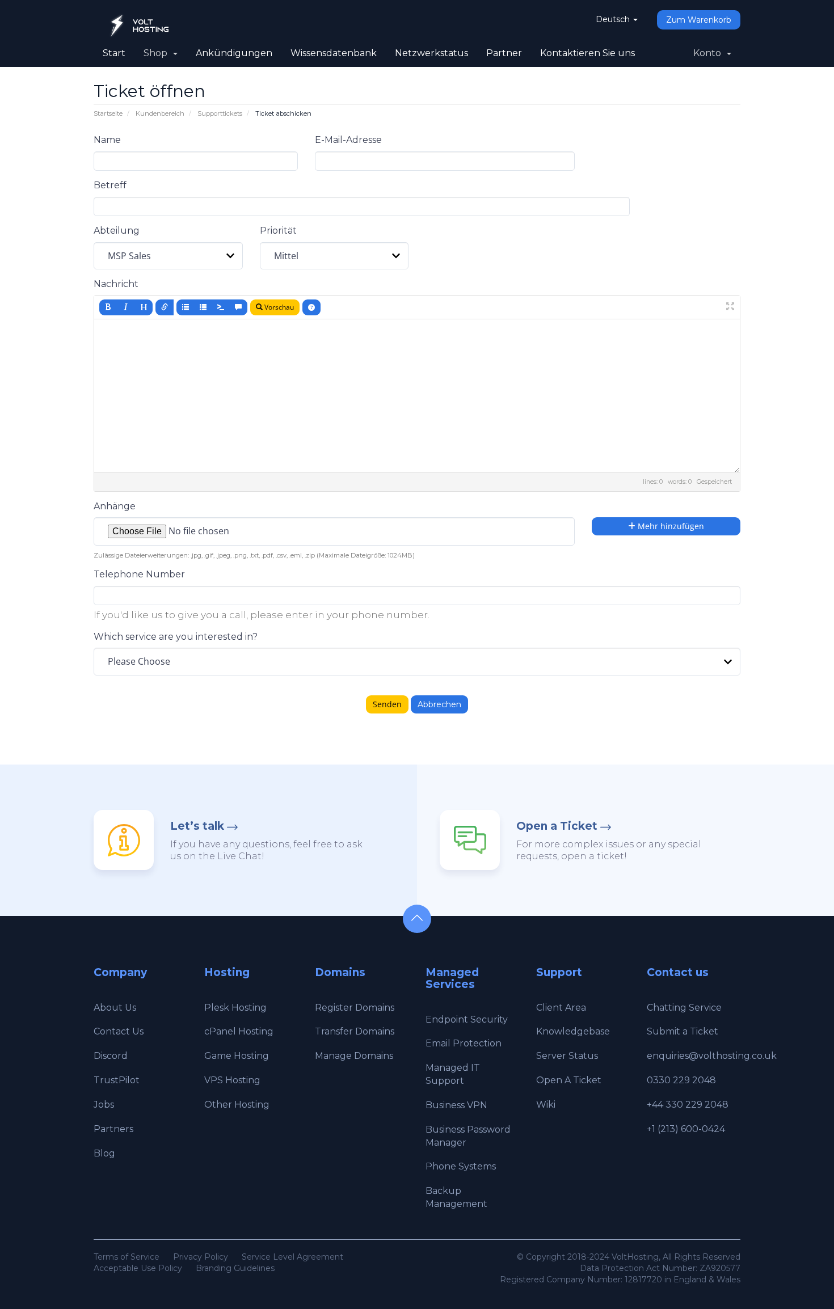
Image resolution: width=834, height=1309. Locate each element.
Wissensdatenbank (333, 53)
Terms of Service (126, 1257)
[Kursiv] (126, 307)
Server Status (567, 1055)
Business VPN (456, 1105)
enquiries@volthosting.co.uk (712, 1055)
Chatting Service (684, 1007)
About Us (115, 1007)
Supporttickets (219, 113)
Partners (113, 1129)
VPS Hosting (232, 1080)
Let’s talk (197, 826)
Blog (104, 1153)
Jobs (104, 1104)
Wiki (545, 1104)
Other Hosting (236, 1104)
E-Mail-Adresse (348, 139)
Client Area (561, 1007)
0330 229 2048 (681, 1080)
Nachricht (116, 283)
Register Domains (354, 1007)
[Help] (311, 307)
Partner (504, 53)
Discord (111, 1055)
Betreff (110, 185)
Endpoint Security (467, 1019)
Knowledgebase (573, 1031)
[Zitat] (238, 307)
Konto (709, 53)
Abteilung (117, 230)
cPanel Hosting (238, 1031)
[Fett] (108, 307)
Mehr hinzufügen (669, 526)
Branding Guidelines (235, 1268)
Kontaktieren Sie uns (587, 53)
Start (114, 53)
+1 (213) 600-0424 (686, 1129)
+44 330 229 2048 (687, 1104)
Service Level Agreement (292, 1257)
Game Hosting (236, 1055)
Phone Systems (461, 1166)
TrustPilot (117, 1080)
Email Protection (464, 1043)
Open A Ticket (568, 1080)
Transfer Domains (354, 1031)
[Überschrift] (143, 307)
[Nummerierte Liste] (203, 307)
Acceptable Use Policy (138, 1268)
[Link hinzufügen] (164, 307)
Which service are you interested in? (176, 636)
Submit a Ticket (682, 1031)
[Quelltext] (221, 307)
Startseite (108, 113)
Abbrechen (439, 704)
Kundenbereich (160, 113)
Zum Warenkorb (698, 20)
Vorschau (278, 307)
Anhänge (115, 506)
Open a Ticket (556, 826)
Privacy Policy (200, 1257)
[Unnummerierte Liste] (185, 307)
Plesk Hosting (235, 1007)
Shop (158, 53)
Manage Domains (354, 1055)
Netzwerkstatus (431, 53)
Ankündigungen (234, 53)
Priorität (278, 230)
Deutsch (614, 19)
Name (107, 139)
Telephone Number (139, 574)
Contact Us (119, 1031)
